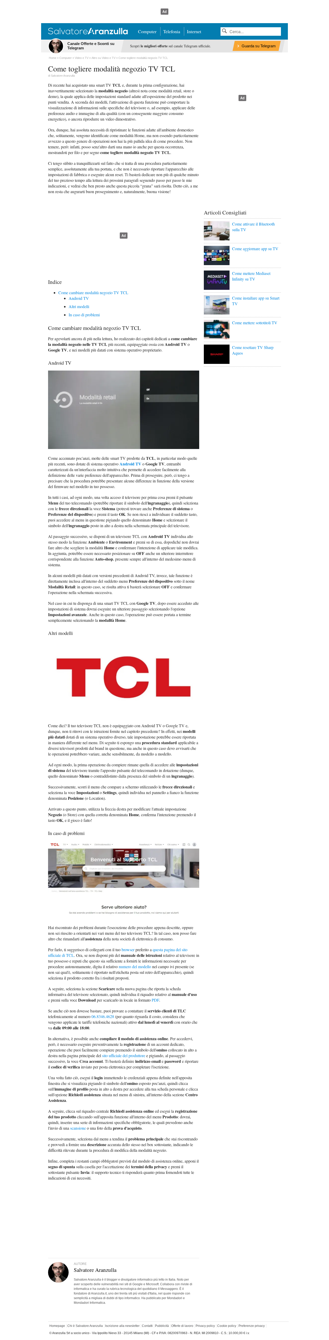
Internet (194, 31)
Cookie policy (226, 1326)
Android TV (79, 298)
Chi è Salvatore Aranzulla (85, 1326)
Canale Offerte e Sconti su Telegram (90, 45)
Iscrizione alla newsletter (122, 1326)
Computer (147, 31)
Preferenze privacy (252, 1326)
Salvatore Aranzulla (63, 75)
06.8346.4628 (103, 1016)
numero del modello (135, 966)
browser (128, 949)
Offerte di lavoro (182, 1326)
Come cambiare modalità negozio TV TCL (93, 292)
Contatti (147, 1326)
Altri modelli (79, 306)
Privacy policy (205, 1326)
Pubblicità (162, 1326)
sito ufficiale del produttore (123, 1055)
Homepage (57, 1326)
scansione (78, 1128)
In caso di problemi (84, 314)
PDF (155, 1000)
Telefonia (171, 31)
